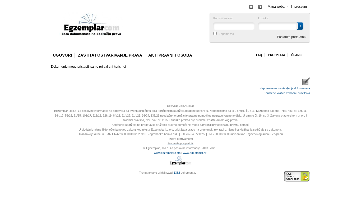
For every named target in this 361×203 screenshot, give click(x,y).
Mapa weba (276, 6)
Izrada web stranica (52, 176)
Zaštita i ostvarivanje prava (110, 55)
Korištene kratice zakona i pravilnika (287, 93)
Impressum (299, 6)
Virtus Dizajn (52, 179)
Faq (259, 55)
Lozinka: (263, 18)
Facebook (251, 7)
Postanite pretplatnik (291, 37)
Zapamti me (226, 34)
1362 (177, 172)
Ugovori (62, 55)
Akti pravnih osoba (170, 55)
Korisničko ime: (223, 18)
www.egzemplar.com (167, 152)
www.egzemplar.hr (194, 152)
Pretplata (276, 55)
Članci (296, 55)
